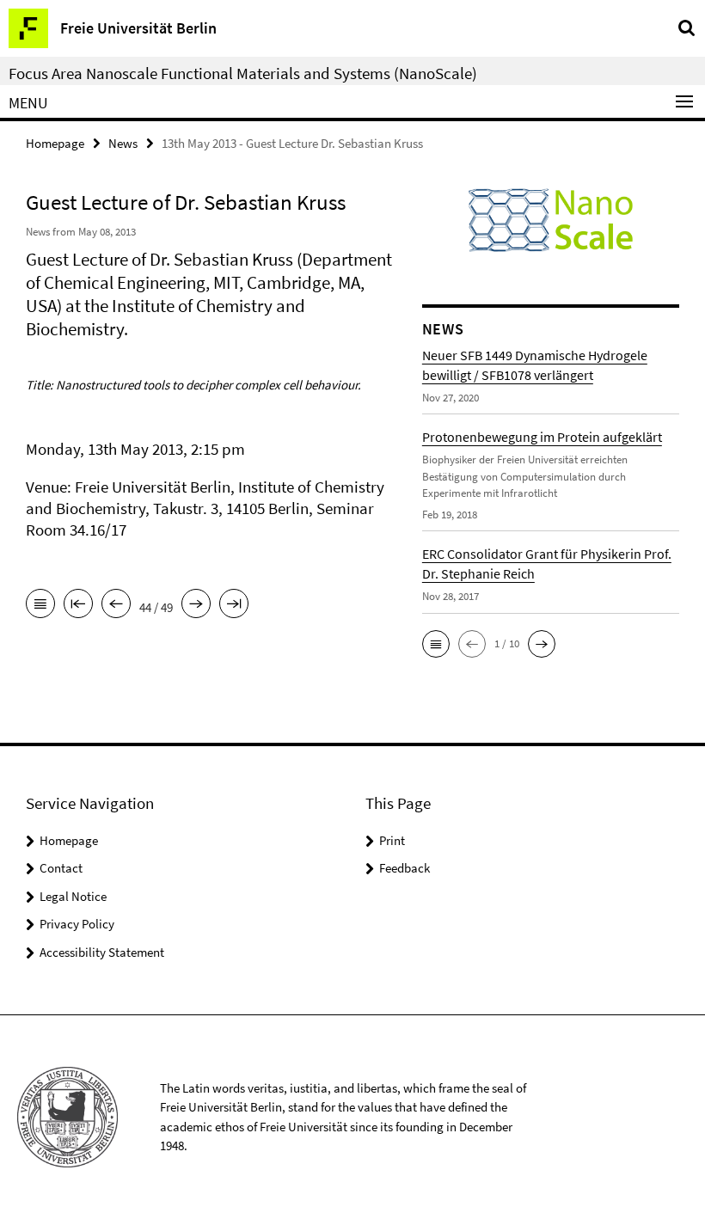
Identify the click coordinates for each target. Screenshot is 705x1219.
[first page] (78, 605)
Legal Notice (73, 896)
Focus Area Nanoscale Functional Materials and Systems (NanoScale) (243, 73)
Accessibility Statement (102, 952)
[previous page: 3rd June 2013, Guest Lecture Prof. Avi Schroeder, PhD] (116, 605)
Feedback (404, 868)
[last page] (233, 605)
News (123, 143)
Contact (61, 868)
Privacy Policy (77, 924)
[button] (436, 644)
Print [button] (392, 840)
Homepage (55, 143)
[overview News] (40, 605)
